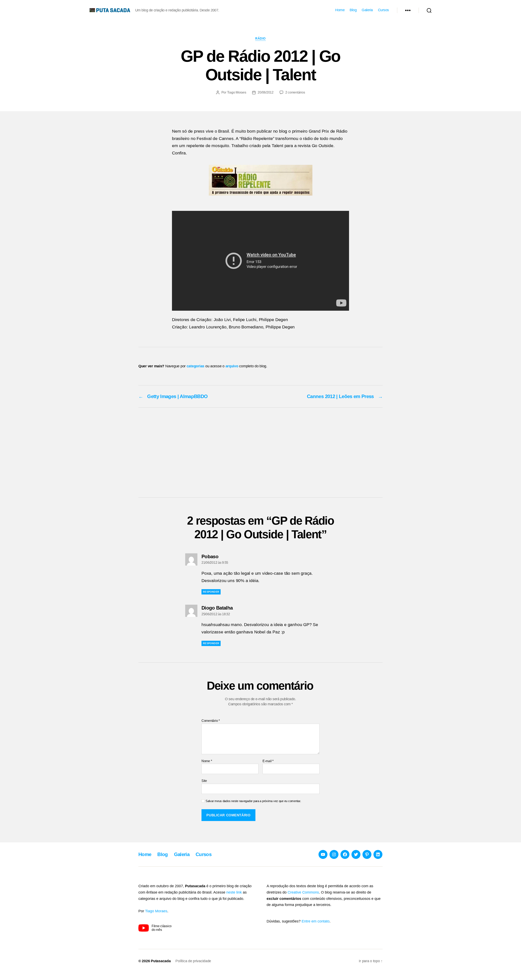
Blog (353, 10)
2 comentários (295, 92)
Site (204, 781)
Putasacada (161, 961)
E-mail (268, 761)
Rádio (260, 38)
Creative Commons (303, 892)
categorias (195, 366)
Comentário (210, 720)
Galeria (367, 10)
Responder (211, 591)
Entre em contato (315, 921)
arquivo (231, 366)
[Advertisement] (260, 452)
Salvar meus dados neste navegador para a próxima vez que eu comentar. (253, 801)
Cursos (383, 10)
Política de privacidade (193, 961)
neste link (234, 892)
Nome (206, 761)
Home (340, 10)
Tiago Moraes (236, 92)
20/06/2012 (265, 92)
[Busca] (429, 10)
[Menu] (408, 10)
